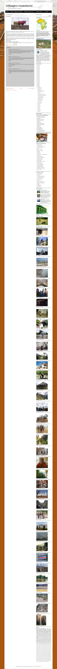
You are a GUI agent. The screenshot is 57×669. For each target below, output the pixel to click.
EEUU (47, 635)
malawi (38, 634)
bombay (47, 646)
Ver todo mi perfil (38, 62)
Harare (39, 652)
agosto (39, 103)
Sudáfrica (37, 633)
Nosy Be (49, 644)
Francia (40, 651)
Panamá (37, 629)
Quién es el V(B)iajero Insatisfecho (16, 11)
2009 (38, 84)
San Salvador (43, 657)
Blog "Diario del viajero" (40, 128)
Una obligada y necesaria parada (42, 95)
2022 (38, 69)
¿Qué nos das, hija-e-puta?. (41, 94)
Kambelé (49, 653)
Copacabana (42, 643)
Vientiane (43, 646)
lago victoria (47, 642)
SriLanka (41, 632)
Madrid (44, 636)
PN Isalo (44, 655)
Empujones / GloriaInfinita (40, 119)
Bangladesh (40, 640)
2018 (38, 74)
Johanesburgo (46, 653)
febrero (39, 110)
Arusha (40, 648)
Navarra (45, 644)
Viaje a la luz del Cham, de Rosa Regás (46, 194)
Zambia (37, 630)
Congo (40, 643)
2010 (38, 83)
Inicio (21, 88)
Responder (10, 60)
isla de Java (40, 637)
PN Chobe (42, 655)
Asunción (42, 648)
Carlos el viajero (39, 125)
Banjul (46, 648)
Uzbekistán (46, 633)
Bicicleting (38, 126)
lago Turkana (41, 639)
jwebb (33, 666)
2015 (38, 77)
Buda (43, 634)
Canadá (44, 638)
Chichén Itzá (47, 638)
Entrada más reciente (9, 88)
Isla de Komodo (40, 653)
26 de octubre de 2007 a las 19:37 (15, 56)
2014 (38, 78)
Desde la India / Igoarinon (40, 120)
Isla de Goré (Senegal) (41, 97)
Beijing (50, 648)
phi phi (45, 661)
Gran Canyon (45, 651)
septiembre (39, 102)
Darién (45, 634)
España (49, 635)
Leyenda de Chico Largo (44, 190)
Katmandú (48, 643)
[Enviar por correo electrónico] (13, 44)
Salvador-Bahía (40, 657)
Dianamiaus (38, 121)
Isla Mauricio (49, 652)
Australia (44, 648)
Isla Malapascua (45, 652)
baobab (45, 646)
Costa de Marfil (38, 631)
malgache (39, 661)
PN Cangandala (48, 654)
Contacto (46, 11)
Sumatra (37, 639)
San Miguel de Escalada (48, 636)
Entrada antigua (31, 88)
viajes (16, 45)
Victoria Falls (37, 659)
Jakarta (42, 653)
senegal (46, 637)
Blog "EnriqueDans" (39, 129)
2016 (38, 76)
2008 (38, 85)
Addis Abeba (41, 634)
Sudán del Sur (40, 646)
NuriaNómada (38, 118)
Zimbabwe (49, 632)
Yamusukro (45, 659)
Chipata (48, 640)
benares (49, 659)
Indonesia (42, 631)
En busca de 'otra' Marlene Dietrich (42, 650)
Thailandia (44, 632)
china (37, 634)
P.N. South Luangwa (44, 654)
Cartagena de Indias (44, 640)
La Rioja (50, 643)
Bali (50, 639)
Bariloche (48, 648)
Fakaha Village (49, 650)
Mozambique (43, 629)
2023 (38, 68)
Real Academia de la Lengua (40, 116)
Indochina (43, 652)
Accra (49, 639)
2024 (38, 67)
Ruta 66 (37, 657)
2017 (38, 75)
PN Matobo (49, 655)
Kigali (50, 653)
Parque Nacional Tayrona (41, 90)
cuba (39, 639)
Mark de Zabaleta (39, 127)
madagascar (47, 628)
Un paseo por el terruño (40, 38)
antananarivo (49, 633)
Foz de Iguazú (37, 651)
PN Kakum (46, 655)
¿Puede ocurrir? (40, 98)
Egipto (47, 634)
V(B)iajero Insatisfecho (19, 5)
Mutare (38, 654)
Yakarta (43, 659)
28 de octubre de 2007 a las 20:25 (15, 63)
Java (50, 634)
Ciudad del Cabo (38, 643)
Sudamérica (45, 630)
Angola (47, 631)
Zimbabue (40, 633)
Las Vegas (37, 644)
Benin (46, 629)
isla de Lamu (40, 642)
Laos (39, 632)
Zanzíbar (47, 659)
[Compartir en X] (14, 44)
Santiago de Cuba (47, 657)
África (44, 628)
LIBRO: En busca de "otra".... (29, 11)
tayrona (48, 637)
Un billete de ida (39, 122)
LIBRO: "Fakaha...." (39, 11)
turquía (47, 639)
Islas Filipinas (49, 629)
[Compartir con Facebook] (15, 44)
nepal (43, 637)
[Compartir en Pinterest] (16, 44)
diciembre (39, 87)
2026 (38, 65)
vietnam (40, 635)
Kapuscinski (41, 636)
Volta (41, 659)
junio (38, 105)
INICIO (7, 11)
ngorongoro (44, 639)
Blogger (40, 666)
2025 (38, 66)
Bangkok (37, 640)
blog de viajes (39, 628)
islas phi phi (44, 642)
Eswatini (47, 650)
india (48, 630)
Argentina (43, 633)
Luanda (39, 644)
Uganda (47, 632)
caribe (50, 641)
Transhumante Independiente (40, 124)
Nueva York (40, 654)
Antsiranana (37, 648)
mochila (41, 661)
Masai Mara (41, 644)
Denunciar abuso (39, 113)
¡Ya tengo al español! (40, 96)
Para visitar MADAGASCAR (40, 131)
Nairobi (43, 644)
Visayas (40, 659)
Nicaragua (47, 644)
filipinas (37, 637)
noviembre (39, 88)
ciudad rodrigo (10, 45)
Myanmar (45, 631)
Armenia (45, 635)
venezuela (37, 635)
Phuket (42, 641)
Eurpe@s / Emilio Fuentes (40, 123)
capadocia (50, 646)
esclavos (37, 642)
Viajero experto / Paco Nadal (40, 117)
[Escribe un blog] (14, 44)
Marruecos (37, 641)
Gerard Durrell (42, 651)
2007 (38, 86)
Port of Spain (45, 641)
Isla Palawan (45, 643)
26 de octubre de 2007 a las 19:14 (15, 49)
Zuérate (48, 641)
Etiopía (40, 629)
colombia (40, 630)
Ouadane (40, 641)
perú (50, 628)
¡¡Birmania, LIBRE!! (40, 99)
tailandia (37, 632)
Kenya (50, 630)
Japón (44, 653)
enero (39, 111)
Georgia (49, 634)
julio (38, 104)
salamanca (14, 45)
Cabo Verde (41, 638)
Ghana (42, 630)
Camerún (50, 631)
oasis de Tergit (43, 661)
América (42, 635)
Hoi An (40, 652)
